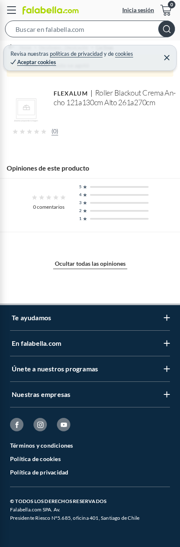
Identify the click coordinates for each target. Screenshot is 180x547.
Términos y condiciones (41, 445)
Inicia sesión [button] (138, 9)
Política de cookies (35, 458)
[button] (90, 31)
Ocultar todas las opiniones (90, 263)
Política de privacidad (39, 472)
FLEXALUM (71, 93)
